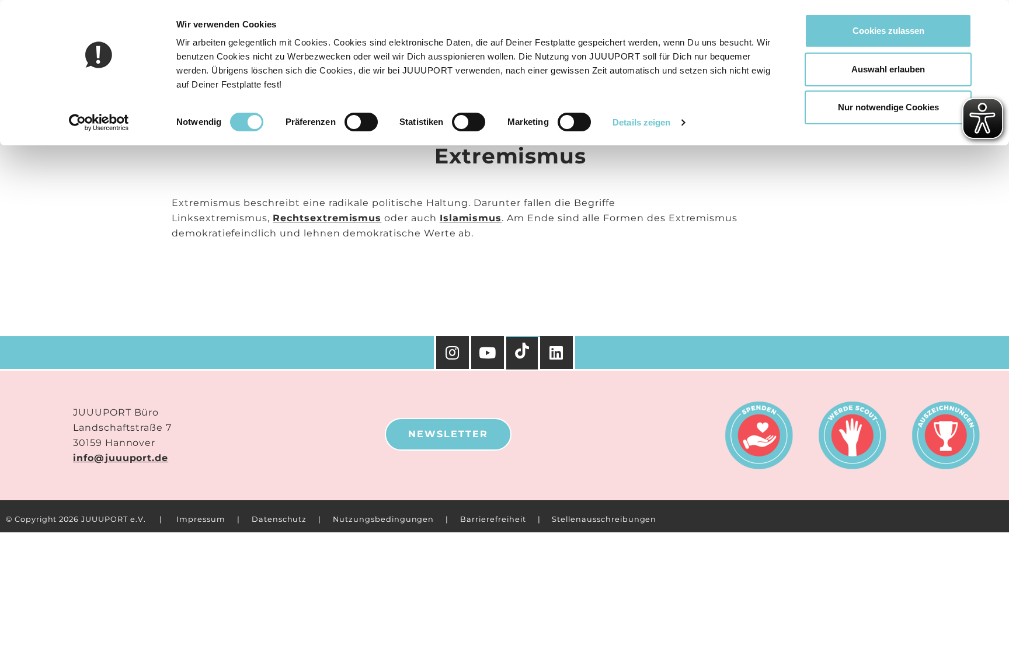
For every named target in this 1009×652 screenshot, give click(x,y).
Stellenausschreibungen (604, 519)
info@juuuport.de (120, 457)
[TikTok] (523, 353)
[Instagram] (452, 352)
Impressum (200, 519)
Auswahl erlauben (888, 69)
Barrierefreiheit (493, 519)
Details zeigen (641, 122)
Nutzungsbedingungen (383, 519)
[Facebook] (557, 352)
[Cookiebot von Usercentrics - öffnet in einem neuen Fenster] (99, 122)
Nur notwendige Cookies (888, 107)
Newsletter (448, 434)
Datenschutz (279, 519)
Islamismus (471, 218)
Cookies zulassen (888, 31)
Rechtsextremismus (327, 218)
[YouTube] (488, 352)
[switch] (361, 122)
